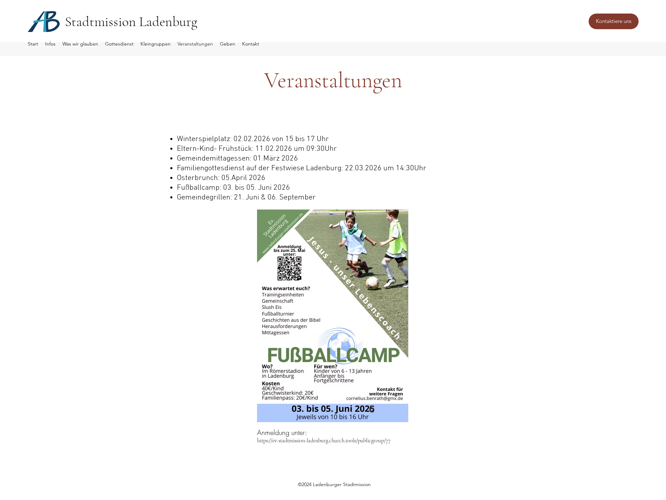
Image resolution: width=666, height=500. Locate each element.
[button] (614, 21)
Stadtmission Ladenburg (131, 21)
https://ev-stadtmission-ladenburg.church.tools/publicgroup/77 (324, 440)
